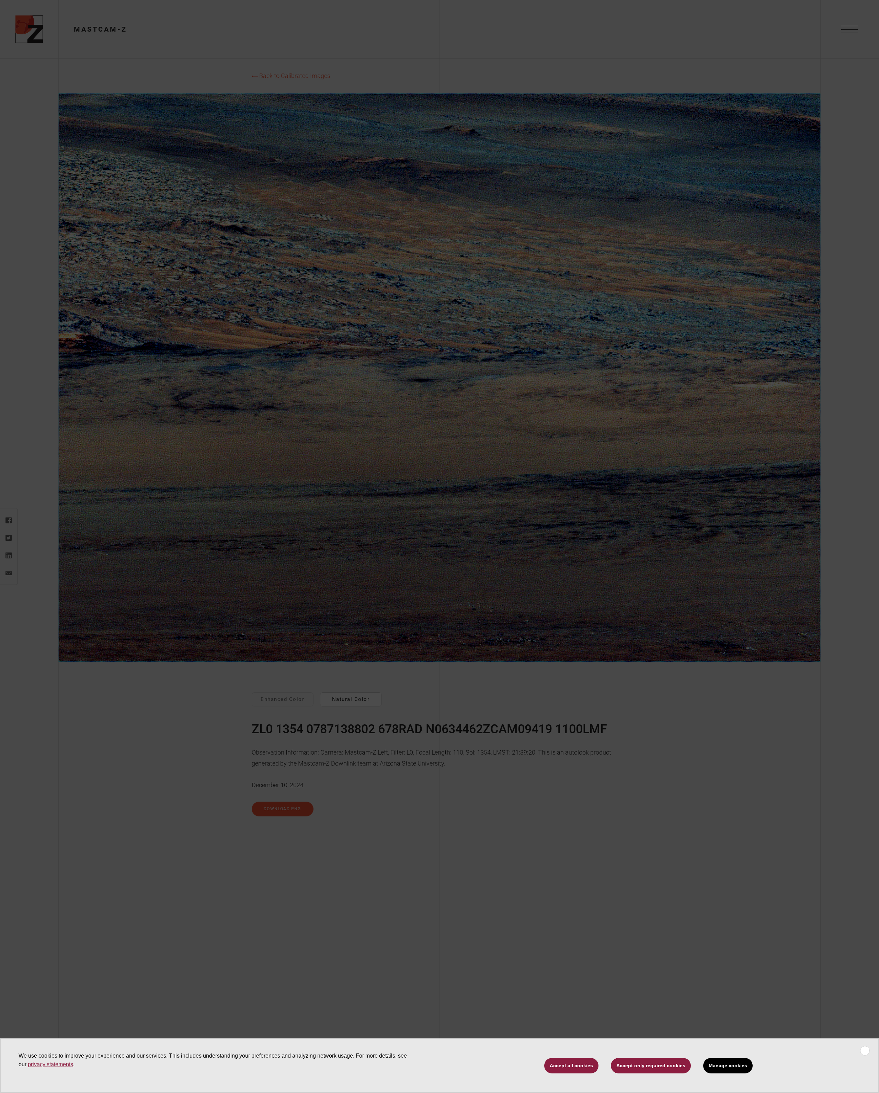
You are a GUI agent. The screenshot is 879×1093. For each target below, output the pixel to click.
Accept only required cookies (650, 1065)
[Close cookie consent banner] (865, 1051)
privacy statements (50, 1064)
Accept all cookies (571, 1065)
